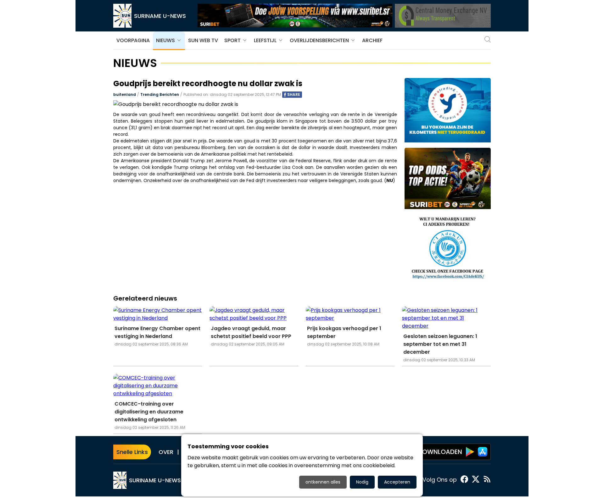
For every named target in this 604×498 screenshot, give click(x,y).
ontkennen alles (322, 482)
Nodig (362, 482)
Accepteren (397, 482)
